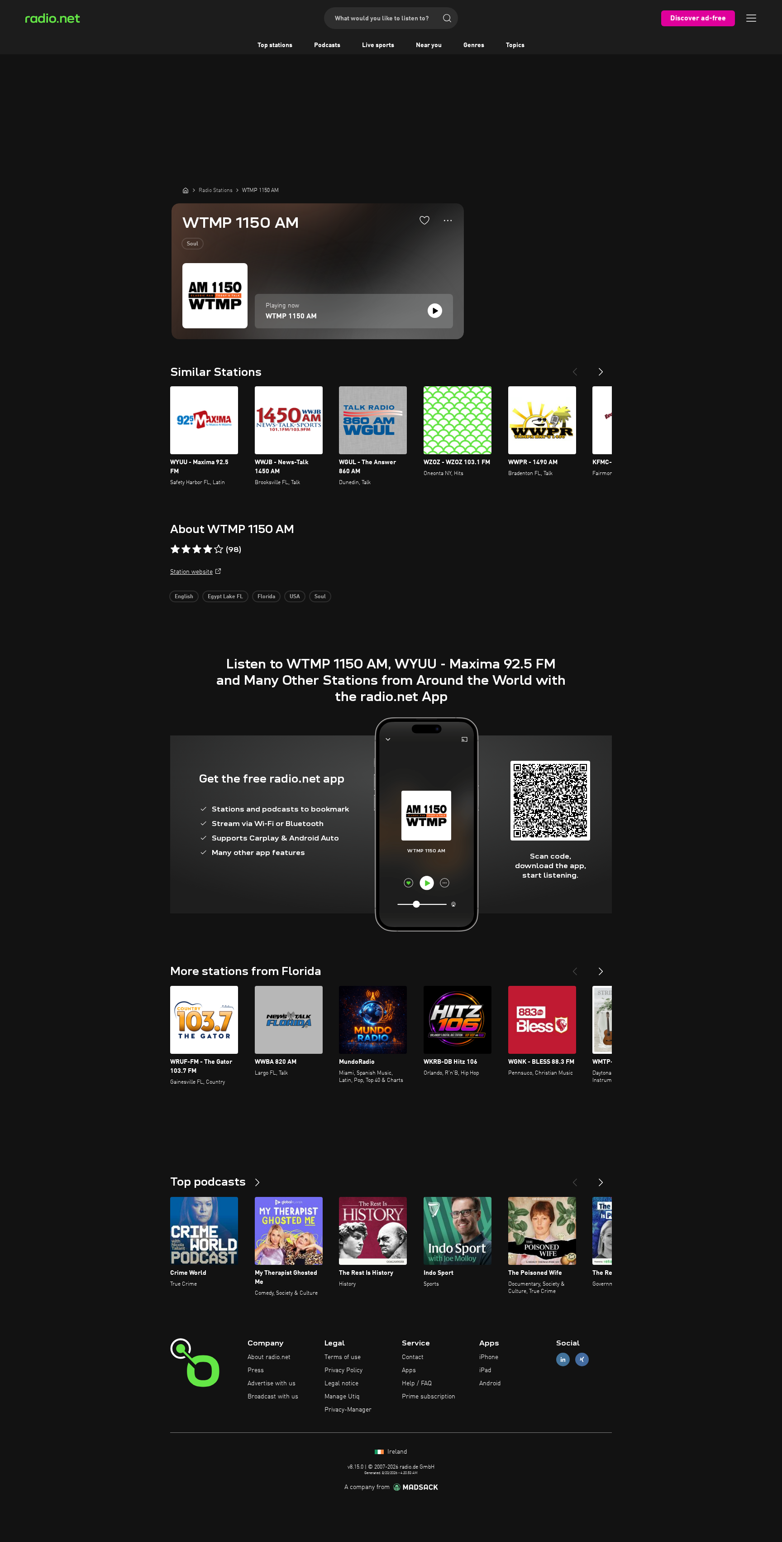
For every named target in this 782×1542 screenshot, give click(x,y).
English (184, 597)
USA (295, 597)
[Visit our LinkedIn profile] (563, 1359)
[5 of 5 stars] (218, 549)
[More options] (448, 220)
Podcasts (327, 45)
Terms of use (342, 1357)
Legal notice (341, 1383)
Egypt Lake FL (225, 597)
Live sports (378, 45)
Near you (429, 45)
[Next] (601, 368)
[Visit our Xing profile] (582, 1359)
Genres (473, 45)
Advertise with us (272, 1383)
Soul (192, 244)
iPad (485, 1370)
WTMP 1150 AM (291, 316)
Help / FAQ (417, 1383)
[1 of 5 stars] (175, 549)
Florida (266, 597)
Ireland (396, 1452)
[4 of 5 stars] (207, 549)
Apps (409, 1370)
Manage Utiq (342, 1396)
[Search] (447, 18)
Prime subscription (428, 1396)
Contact (413, 1357)
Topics (515, 45)
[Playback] (435, 310)
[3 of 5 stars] (196, 549)
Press (256, 1370)
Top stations (274, 45)
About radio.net (269, 1357)
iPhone (488, 1357)
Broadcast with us (273, 1396)
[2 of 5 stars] (186, 549)
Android (490, 1383)
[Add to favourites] (424, 220)
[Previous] (575, 368)
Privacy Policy (343, 1370)
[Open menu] (751, 18)
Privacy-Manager (348, 1410)
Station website (191, 572)
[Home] (185, 190)
